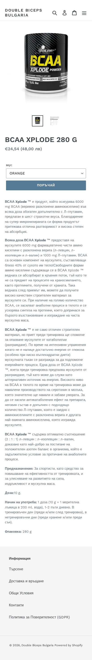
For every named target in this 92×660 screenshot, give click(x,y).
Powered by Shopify (68, 645)
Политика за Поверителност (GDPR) (39, 617)
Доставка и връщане (26, 581)
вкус (9, 165)
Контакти (16, 605)
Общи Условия (21, 593)
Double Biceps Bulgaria (23, 12)
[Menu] (84, 13)
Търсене (16, 569)
